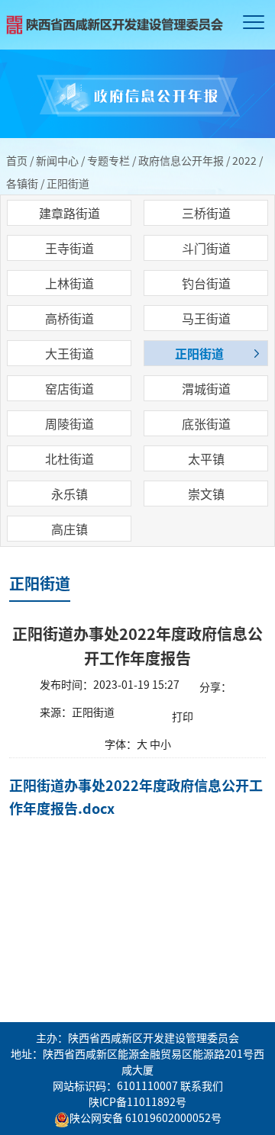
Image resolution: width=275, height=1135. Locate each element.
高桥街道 (69, 318)
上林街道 (69, 283)
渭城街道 (206, 388)
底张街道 (206, 423)
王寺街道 (69, 248)
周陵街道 (69, 423)
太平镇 (206, 458)
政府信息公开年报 (181, 160)
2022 (244, 160)
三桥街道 (206, 213)
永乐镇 (69, 493)
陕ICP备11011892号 (137, 1101)
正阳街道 (199, 353)
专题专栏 (108, 160)
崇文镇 (206, 493)
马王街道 (206, 318)
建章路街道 (69, 213)
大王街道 (69, 353)
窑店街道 (69, 388)
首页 (17, 160)
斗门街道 (206, 248)
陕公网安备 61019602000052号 (146, 1117)
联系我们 (201, 1085)
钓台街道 (206, 283)
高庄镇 (69, 528)
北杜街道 (69, 458)
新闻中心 (57, 160)
